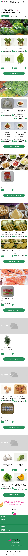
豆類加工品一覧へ (14, 261)
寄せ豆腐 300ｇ (20, 232)
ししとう (7, 65)
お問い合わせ (4, 534)
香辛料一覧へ (14, 359)
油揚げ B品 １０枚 (7, 250)
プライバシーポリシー (17, 551)
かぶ (7, 48)
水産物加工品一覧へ (14, 310)
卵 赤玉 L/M (20, 396)
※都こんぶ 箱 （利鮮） (7, 298)
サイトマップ (9, 551)
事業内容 (3, 519)
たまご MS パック (7, 415)
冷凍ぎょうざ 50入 (7, 110)
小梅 (7, 183)
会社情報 (3, 516)
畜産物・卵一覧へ (14, 427)
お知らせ (3, 526)
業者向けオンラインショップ (5, 530)
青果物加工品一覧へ (14, 495)
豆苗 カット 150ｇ (7, 484)
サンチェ (20, 65)
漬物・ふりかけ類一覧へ (14, 195)
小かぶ (20, 48)
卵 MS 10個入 (7, 396)
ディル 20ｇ (7, 347)
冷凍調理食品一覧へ (14, 146)
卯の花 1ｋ (20, 250)
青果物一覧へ (14, 73)
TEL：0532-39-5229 (14, 547)
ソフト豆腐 (7, 232)
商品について (4, 523)
